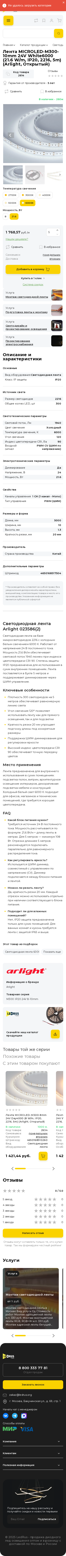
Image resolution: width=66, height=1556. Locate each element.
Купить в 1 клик (31, 278)
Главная (8, 45)
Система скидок (33, 284)
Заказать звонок (33, 1384)
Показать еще (52, 951)
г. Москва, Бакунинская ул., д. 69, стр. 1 (35, 1401)
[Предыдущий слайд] (11, 135)
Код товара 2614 (21, 74)
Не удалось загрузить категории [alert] (29, 5)
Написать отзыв (33, 1233)
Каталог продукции (32, 45)
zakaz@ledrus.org (20, 1394)
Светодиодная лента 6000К (23, 951)
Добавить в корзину (30, 269)
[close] (63, 2)
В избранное (53, 91)
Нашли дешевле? (17, 239)
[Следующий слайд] (55, 135)
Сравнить (16, 91)
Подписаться (47, 1519)
